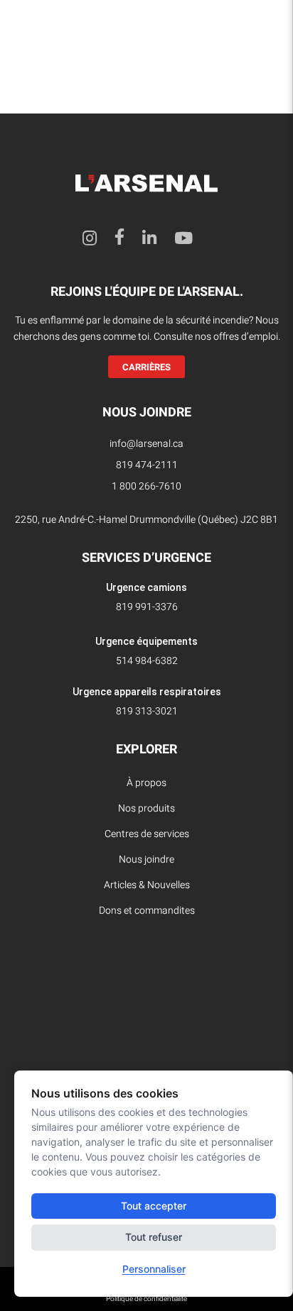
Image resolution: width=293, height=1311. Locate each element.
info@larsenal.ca (146, 443)
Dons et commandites (147, 910)
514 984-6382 (147, 660)
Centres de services (147, 833)
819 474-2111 (147, 465)
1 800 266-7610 (146, 486)
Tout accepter (153, 1206)
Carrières (146, 367)
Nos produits (146, 808)
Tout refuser (153, 1237)
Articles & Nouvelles (147, 885)
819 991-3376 (147, 606)
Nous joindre (146, 859)
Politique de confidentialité (146, 1299)
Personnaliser (154, 1269)
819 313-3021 (147, 711)
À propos (146, 782)
